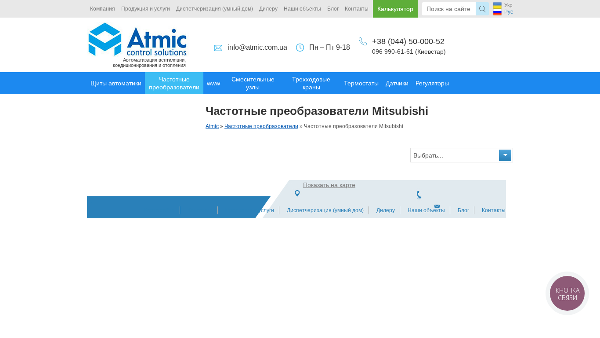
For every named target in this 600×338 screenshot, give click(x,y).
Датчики (397, 83)
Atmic (212, 126)
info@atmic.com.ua (257, 47)
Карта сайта (159, 210)
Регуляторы (432, 83)
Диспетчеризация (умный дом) (214, 9)
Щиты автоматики (115, 83)
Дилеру (268, 9)
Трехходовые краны (311, 83)
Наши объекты (302, 9)
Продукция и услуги (145, 9)
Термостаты (361, 83)
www (213, 83)
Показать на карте (329, 184)
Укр (508, 5)
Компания (102, 9)
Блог (333, 9)
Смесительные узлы (253, 83)
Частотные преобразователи (174, 83)
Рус (508, 12)
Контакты (357, 9)
